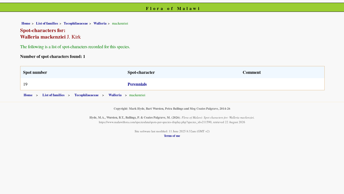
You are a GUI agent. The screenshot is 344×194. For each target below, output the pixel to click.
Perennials (137, 84)
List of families (47, 23)
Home (26, 23)
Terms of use (172, 135)
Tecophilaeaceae (76, 23)
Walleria (100, 23)
